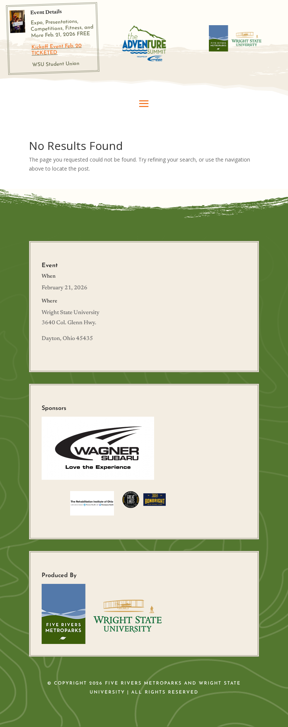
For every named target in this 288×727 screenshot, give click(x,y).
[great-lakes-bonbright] (144, 505)
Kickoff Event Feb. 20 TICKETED (57, 49)
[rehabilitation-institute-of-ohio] (92, 513)
